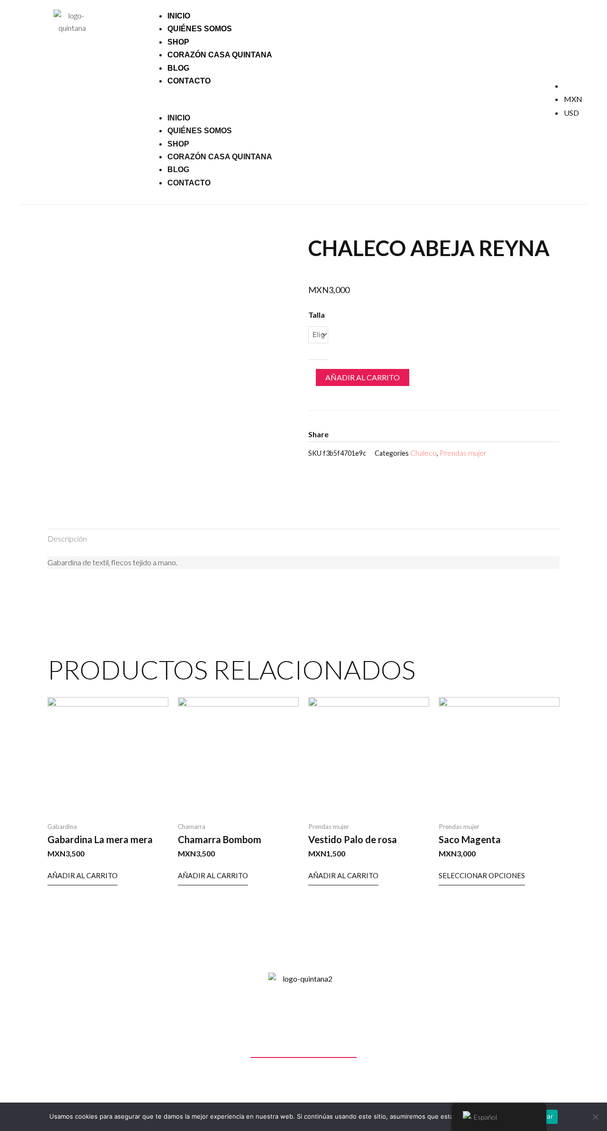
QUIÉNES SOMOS (199, 29)
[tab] (67, 539)
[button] (331, 105)
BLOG (178, 170)
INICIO (178, 118)
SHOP (178, 144)
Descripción (67, 538)
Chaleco (423, 452)
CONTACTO (189, 81)
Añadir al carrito (362, 377)
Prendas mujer (463, 452)
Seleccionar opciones (482, 875)
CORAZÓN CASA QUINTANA (219, 55)
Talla (316, 314)
